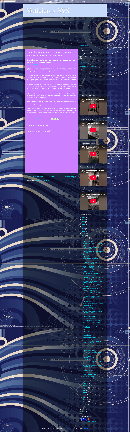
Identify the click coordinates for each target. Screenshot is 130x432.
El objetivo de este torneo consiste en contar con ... (92, 293)
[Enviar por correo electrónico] (51, 119)
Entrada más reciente (35, 177)
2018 (83, 231)
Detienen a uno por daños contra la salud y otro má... (93, 369)
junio (84, 392)
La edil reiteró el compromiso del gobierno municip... (92, 342)
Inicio (53, 177)
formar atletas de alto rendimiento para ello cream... (92, 240)
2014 (83, 409)
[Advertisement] (65, 30)
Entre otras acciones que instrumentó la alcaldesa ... (91, 263)
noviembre (86, 381)
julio (84, 390)
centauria (68, 428)
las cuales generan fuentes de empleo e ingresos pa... (91, 338)
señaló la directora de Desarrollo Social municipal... (92, 345)
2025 (83, 217)
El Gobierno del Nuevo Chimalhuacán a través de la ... (92, 319)
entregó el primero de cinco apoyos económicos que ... (93, 327)
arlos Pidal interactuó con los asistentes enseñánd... (91, 377)
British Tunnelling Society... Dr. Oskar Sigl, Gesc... (91, 248)
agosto (85, 388)
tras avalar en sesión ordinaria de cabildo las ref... (92, 366)
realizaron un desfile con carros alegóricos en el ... (92, 270)
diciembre (86, 238)
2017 (83, 233)
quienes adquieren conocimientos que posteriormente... (92, 373)
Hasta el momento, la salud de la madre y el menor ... (92, 259)
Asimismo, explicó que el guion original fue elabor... (91, 297)
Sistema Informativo (85, 45)
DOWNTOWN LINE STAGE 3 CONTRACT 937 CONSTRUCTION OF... (91, 358)
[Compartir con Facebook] (56, 119)
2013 (83, 411)
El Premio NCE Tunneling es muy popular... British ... (92, 244)
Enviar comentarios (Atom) (41, 180)
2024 (83, 219)
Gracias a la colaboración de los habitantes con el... (92, 353)
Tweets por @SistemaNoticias (88, 66)
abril (84, 397)
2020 (83, 226)
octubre (85, 383)
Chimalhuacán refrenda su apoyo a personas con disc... (93, 349)
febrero (85, 401)
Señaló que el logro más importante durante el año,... (93, 334)
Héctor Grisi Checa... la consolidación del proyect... (91, 315)
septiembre (86, 385)
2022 (83, 224)
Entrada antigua (70, 177)
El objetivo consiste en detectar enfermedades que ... (91, 323)
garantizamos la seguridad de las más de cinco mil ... (92, 312)
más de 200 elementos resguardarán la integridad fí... (92, 308)
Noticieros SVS (48, 10)
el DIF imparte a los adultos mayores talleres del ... (90, 289)
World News (93, 419)
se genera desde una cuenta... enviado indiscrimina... (91, 274)
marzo (85, 399)
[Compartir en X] (55, 119)
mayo (85, 394)
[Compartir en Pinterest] (58, 119)
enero (85, 404)
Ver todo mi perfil (92, 421)
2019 (83, 229)
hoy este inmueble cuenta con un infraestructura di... (92, 282)
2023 (83, 222)
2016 (83, 236)
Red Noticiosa (84, 62)
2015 (83, 407)
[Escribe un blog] (53, 119)
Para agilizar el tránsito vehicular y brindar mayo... (92, 255)
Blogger (86, 428)
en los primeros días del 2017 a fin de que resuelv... (92, 266)
